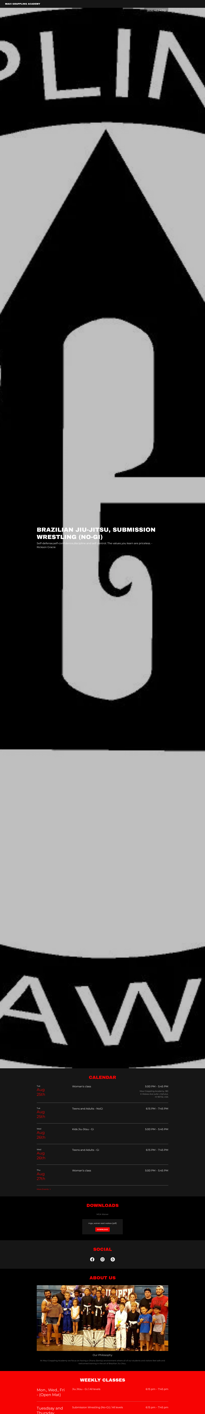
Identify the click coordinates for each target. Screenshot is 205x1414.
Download (102, 1229)
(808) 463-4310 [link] (156, 10)
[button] (44, 1189)
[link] (22, 4)
